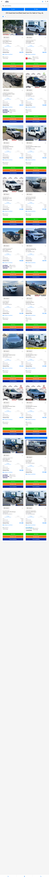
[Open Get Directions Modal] (48, 1)
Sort (14, 9)
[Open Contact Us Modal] (46, 1)
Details (18, 45)
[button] (13, 64)
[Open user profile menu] (43, 1)
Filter (37, 9)
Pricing (8, 45)
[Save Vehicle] (22, 37)
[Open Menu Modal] (1, 1)
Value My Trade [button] (13, 66)
